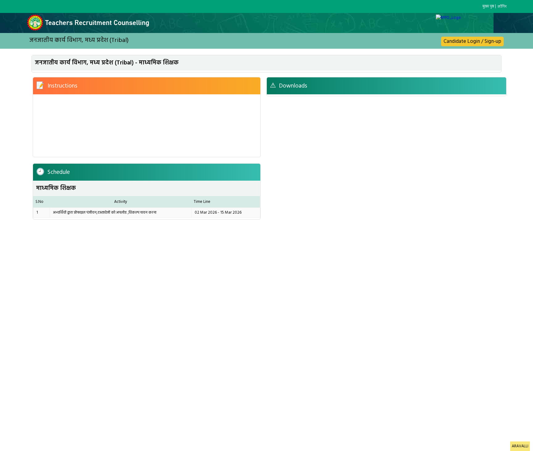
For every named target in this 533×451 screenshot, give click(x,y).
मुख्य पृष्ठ (488, 6)
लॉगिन (502, 7)
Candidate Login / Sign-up (472, 41)
